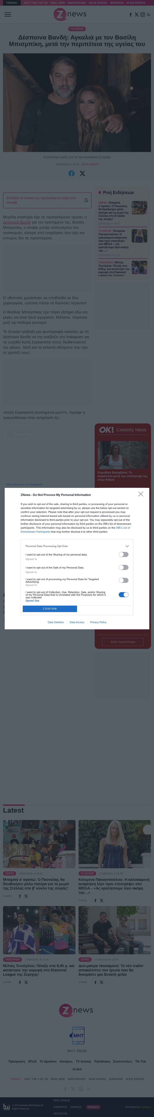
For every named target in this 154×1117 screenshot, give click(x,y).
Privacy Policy (98, 622)
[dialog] (77, 558)
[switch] (123, 554)
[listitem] (77, 546)
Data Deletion (56, 622)
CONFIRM (50, 608)
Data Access (77, 622)
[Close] (142, 495)
